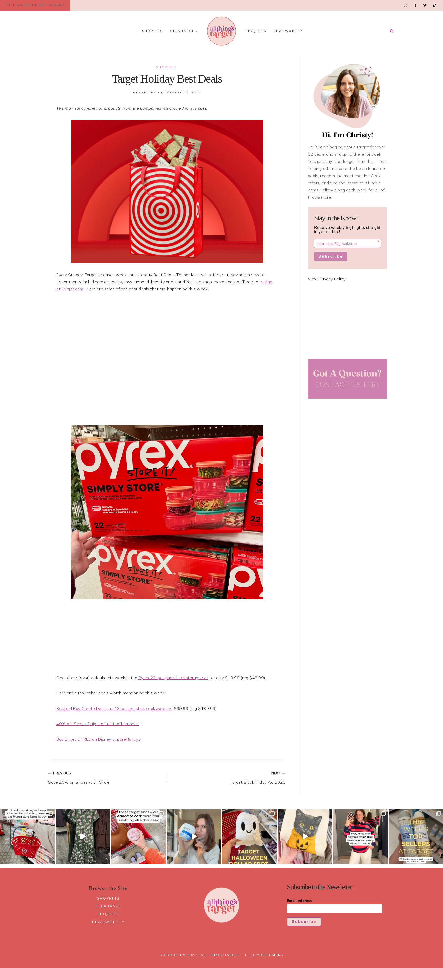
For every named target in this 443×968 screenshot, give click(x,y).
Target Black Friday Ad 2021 (258, 778)
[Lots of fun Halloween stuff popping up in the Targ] (249, 836)
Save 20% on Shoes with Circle (79, 778)
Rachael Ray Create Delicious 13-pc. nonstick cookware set (114, 708)
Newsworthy (288, 31)
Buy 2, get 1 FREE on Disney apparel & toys (98, 739)
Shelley (147, 92)
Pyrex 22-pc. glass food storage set (173, 677)
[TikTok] (434, 5)
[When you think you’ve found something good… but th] (83, 836)
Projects (256, 31)
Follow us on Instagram (35, 5)
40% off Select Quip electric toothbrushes (97, 723)
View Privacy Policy (327, 278)
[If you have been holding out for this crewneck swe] (305, 836)
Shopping (152, 31)
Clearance (108, 906)
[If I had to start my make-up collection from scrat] (27, 836)
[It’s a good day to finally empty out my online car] (360, 836)
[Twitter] (424, 5)
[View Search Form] (391, 31)
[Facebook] (415, 5)
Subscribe (330, 256)
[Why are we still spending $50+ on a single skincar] (194, 836)
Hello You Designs (263, 955)
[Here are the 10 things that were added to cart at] (138, 836)
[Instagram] (405, 5)
